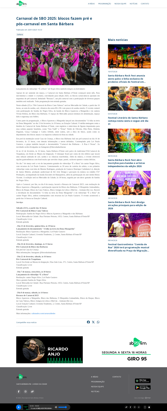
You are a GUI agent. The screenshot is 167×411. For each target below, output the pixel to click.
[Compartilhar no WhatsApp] (98, 322)
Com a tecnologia (139, 398)
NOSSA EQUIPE (120, 3)
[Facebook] (130, 407)
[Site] (126, 407)
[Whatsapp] (138, 407)
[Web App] (145, 407)
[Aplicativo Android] (149, 407)
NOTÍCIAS (133, 3)
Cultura (20, 34)
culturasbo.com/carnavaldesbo (43, 313)
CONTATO (145, 3)
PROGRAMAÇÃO (104, 3)
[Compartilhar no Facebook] (88, 322)
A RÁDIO (91, 3)
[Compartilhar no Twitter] (93, 322)
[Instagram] (134, 407)
